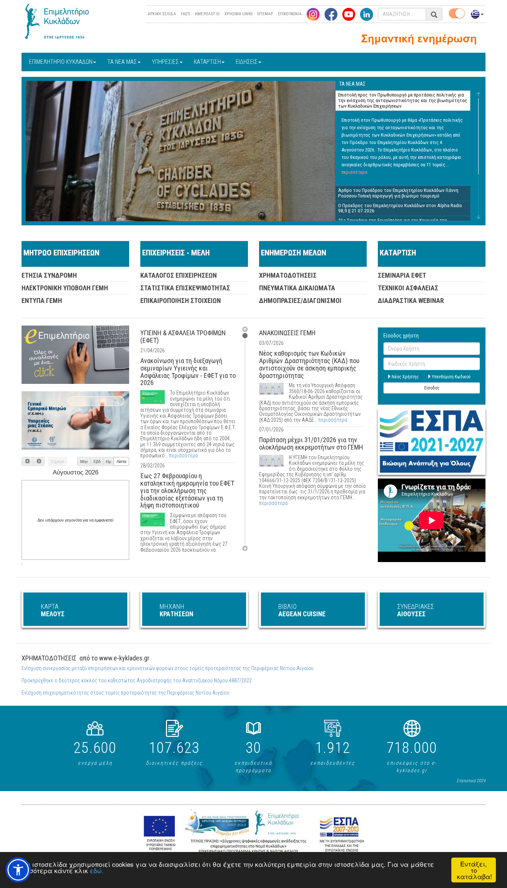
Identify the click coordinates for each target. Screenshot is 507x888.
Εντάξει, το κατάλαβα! (474, 870)
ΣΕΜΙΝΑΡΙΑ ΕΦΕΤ (402, 275)
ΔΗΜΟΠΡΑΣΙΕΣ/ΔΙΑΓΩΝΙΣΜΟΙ (300, 300)
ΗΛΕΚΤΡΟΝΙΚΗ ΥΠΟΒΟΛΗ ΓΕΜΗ (65, 288)
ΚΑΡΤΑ (53, 610)
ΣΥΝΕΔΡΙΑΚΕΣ (415, 610)
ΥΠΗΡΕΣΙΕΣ (165, 61)
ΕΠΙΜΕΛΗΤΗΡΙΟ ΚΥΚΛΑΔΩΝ (60, 61)
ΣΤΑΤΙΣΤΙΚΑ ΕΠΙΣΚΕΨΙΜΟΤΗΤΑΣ (185, 288)
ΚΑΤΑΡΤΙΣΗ (207, 61)
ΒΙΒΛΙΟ (302, 610)
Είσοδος (431, 388)
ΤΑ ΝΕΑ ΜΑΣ (122, 61)
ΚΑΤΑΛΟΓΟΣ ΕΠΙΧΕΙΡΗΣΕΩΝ (178, 275)
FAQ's (185, 14)
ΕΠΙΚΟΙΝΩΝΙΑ (290, 14)
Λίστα (121, 461)
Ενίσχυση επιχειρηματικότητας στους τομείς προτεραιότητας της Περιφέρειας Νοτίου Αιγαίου (125, 693)
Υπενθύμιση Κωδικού (451, 376)
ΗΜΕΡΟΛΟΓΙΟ (207, 14)
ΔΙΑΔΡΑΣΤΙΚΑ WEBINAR (411, 300)
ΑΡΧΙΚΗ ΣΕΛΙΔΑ (162, 14)
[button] (27, 461)
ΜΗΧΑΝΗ (176, 610)
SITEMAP (265, 14)
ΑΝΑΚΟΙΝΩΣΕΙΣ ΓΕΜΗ (287, 333)
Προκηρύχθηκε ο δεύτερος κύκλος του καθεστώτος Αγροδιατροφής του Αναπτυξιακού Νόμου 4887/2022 (137, 680)
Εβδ (97, 461)
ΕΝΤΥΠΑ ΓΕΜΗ (42, 300)
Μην (84, 461)
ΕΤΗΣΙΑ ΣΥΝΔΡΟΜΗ (49, 275)
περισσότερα (354, 172)
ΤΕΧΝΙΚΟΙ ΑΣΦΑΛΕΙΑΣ (408, 288)
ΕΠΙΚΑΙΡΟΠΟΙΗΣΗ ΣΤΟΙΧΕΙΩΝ (180, 300)
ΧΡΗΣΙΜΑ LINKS (238, 14)
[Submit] (434, 14)
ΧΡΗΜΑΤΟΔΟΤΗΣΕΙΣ (288, 275)
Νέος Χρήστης (405, 376)
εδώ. (97, 870)
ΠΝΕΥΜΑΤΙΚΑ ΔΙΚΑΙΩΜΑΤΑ (297, 288)
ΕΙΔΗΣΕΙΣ (247, 61)
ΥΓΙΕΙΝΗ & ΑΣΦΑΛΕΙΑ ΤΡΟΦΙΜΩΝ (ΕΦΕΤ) (183, 336)
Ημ (108, 461)
